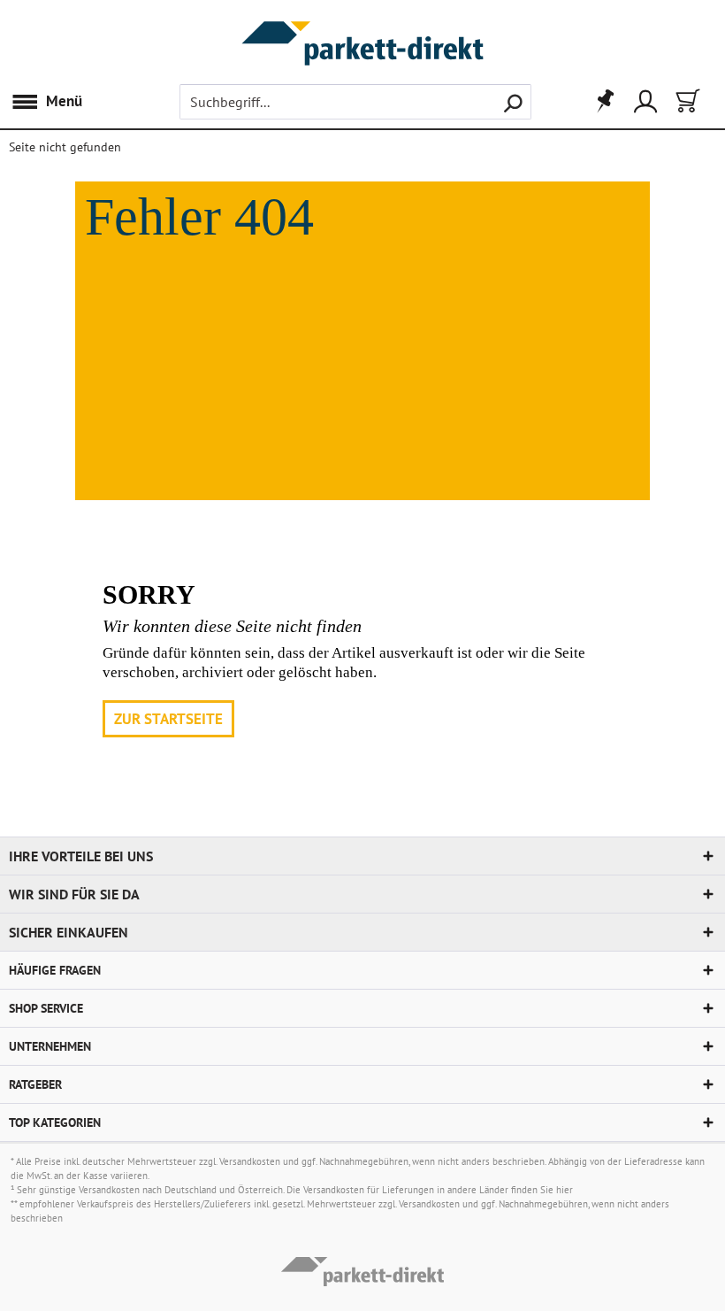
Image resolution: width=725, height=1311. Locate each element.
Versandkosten (249, 1161)
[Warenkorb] (686, 102)
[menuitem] (51, 102)
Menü (64, 101)
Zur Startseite (168, 719)
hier (564, 1190)
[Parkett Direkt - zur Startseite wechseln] (362, 24)
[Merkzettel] (599, 102)
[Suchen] (512, 102)
